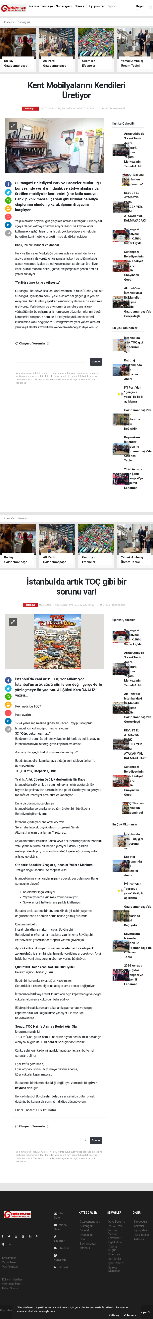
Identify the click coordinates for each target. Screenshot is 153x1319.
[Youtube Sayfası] (24, 1236)
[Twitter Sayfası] (11, 1236)
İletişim (63, 1267)
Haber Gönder (10, 1288)
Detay (115, 1315)
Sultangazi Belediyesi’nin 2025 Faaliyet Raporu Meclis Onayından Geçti (134, 266)
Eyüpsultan (97, 6)
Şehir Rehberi (116, 1263)
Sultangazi (64, 6)
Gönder (96, 361)
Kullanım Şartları (12, 1279)
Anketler (139, 1226)
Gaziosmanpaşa (41, 6)
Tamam (131, 1315)
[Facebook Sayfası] (4, 1236)
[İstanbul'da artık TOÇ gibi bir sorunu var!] (54, 641)
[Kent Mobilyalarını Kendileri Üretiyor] (54, 145)
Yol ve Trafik (116, 1226)
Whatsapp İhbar (12, 1283)
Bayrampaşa (88, 1243)
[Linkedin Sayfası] (32, 1236)
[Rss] (38, 1236)
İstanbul (22, 518)
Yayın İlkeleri (9, 1262)
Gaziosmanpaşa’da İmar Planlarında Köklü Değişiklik (137, 419)
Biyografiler (141, 1230)
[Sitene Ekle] (11, 1244)
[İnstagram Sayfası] (18, 1236)
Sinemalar (114, 1254)
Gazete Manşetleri (114, 1269)
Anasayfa (9, 22)
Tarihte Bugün (112, 1248)
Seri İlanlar (114, 1258)
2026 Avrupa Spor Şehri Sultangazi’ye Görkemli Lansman (133, 478)
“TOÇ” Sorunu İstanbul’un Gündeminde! (134, 179)
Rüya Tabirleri (142, 1234)
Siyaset (80, 6)
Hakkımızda (9, 1258)
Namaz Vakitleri (113, 1232)
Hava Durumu (116, 1221)
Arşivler (64, 1248)
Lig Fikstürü (115, 1242)
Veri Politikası (10, 1266)
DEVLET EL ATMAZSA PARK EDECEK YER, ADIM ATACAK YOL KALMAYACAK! (135, 207)
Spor (112, 6)
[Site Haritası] (5, 1244)
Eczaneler (114, 1238)
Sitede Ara (140, 1221)
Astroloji (139, 1239)
